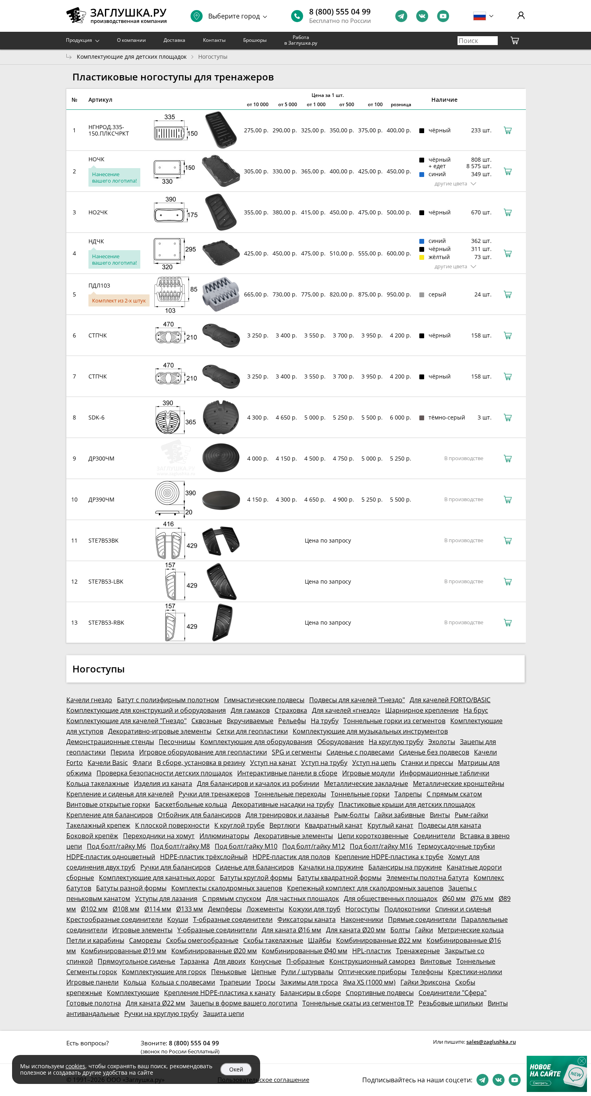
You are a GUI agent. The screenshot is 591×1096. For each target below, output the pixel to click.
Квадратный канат (334, 825)
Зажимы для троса (309, 982)
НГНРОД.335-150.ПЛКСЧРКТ (108, 130)
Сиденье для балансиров (254, 867)
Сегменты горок (91, 971)
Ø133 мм (189, 909)
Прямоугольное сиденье (136, 961)
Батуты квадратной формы (339, 877)
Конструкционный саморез (372, 961)
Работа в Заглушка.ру (300, 40)
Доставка (174, 40)
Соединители (434, 835)
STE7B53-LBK (105, 581)
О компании (131, 40)
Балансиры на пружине (405, 867)
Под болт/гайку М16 (381, 846)
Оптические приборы (372, 971)
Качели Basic (108, 762)
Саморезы (145, 940)
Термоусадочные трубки (456, 846)
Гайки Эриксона (425, 982)
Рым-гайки (471, 814)
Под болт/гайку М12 (313, 846)
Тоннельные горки (360, 794)
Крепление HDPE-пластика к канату (219, 992)
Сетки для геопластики (252, 731)
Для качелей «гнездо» (346, 710)
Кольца (134, 982)
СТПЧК (97, 335)
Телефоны (427, 971)
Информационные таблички (444, 773)
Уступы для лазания (166, 898)
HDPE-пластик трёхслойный (204, 856)
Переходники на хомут (159, 835)
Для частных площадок (302, 898)
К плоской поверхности (172, 825)
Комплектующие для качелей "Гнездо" (126, 720)
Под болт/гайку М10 (246, 846)
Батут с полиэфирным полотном (168, 699)
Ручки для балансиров (175, 867)
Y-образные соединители (217, 929)
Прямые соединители (422, 919)
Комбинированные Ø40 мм (304, 950)
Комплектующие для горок (164, 971)
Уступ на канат (273, 762)
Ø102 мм (94, 909)
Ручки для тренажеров (214, 794)
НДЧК (96, 241)
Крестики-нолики (475, 971)
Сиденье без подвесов (434, 752)
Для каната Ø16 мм (291, 929)
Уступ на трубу (324, 762)
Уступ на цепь (374, 762)
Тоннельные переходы (290, 794)
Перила (122, 752)
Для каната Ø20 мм (356, 929)
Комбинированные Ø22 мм (379, 940)
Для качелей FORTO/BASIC (450, 699)
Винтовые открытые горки (108, 804)
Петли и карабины (95, 940)
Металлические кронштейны (458, 783)
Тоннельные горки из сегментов (394, 720)
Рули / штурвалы (307, 971)
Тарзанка (194, 961)
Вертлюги (284, 825)
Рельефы (292, 720)
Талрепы (408, 794)
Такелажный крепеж (98, 825)
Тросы (265, 982)
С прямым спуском (231, 898)
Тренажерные (418, 950)
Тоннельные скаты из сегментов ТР (358, 1003)
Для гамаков (250, 710)
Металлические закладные (366, 783)
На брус (476, 710)
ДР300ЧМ (101, 458)
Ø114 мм (157, 909)
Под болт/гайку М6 (116, 846)
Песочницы (177, 741)
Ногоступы (362, 909)
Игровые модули (368, 773)
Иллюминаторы (224, 835)
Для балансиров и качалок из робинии (258, 783)
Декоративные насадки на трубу (283, 804)
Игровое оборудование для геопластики (203, 752)
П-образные (305, 961)
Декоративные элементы (293, 835)
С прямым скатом (454, 794)
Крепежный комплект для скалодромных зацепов (365, 888)
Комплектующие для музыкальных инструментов (370, 731)
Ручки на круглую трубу (161, 1013)
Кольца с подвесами (183, 982)
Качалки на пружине (331, 867)
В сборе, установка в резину (201, 762)
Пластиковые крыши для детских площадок (407, 804)
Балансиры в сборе (310, 992)
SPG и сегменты (297, 752)
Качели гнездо (89, 699)
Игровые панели (92, 982)
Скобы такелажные (273, 940)
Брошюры (255, 40)
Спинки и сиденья (463, 909)
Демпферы (225, 909)
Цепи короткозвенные (373, 835)
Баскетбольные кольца (191, 804)
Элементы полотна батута (427, 877)
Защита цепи (223, 1013)
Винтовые (435, 961)
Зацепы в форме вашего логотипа (244, 1003)
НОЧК (96, 159)
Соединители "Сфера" (452, 992)
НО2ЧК (98, 212)
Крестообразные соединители (114, 919)
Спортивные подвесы (380, 992)
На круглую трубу (396, 741)
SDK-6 (96, 417)
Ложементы (265, 909)
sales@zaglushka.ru (491, 1041)
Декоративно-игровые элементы (159, 731)
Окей (236, 1069)
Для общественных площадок (390, 898)
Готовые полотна (93, 1003)
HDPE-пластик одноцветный (110, 856)
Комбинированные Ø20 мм (214, 950)
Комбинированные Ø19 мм (123, 950)
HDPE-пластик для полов (291, 856)
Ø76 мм (482, 898)
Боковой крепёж (92, 835)
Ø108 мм (126, 909)
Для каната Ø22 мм (155, 1003)
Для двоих (230, 961)
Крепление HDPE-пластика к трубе (389, 856)
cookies (75, 1066)
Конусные (265, 961)
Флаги (142, 762)
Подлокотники (407, 909)
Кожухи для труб (315, 909)
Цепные (263, 971)
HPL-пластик (371, 950)
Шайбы (319, 940)
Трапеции (235, 982)
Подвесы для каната (449, 825)
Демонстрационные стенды (110, 741)
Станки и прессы (427, 762)
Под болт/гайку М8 (180, 846)
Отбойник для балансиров (199, 814)
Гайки (424, 929)
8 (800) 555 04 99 (340, 11)
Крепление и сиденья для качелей (120, 794)
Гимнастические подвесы (264, 699)
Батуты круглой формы (256, 877)
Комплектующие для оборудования (256, 741)
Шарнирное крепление (422, 710)
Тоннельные (475, 961)
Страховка (291, 710)
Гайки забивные (399, 814)
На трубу (325, 720)
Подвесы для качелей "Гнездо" (357, 699)
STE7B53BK (103, 540)
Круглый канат (390, 825)
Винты (440, 814)
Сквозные (206, 720)
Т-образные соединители (233, 919)
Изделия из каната (163, 783)
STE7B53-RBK (106, 622)
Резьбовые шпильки (451, 1003)
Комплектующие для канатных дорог (157, 877)
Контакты (214, 40)
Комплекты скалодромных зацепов (226, 888)
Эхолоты (441, 741)
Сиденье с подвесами (360, 752)
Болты (400, 929)
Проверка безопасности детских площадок (164, 773)
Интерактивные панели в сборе (287, 773)
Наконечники (362, 919)
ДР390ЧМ (101, 499)
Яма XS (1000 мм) (369, 982)
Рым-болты (351, 814)
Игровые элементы (142, 929)
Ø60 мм (454, 898)
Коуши (177, 919)
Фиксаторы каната (306, 919)
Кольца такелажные (97, 783)
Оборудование (340, 741)
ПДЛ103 (99, 285)
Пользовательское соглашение (263, 1079)
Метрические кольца (471, 929)
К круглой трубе (239, 825)
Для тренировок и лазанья (287, 814)
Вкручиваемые (250, 720)
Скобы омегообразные (202, 940)
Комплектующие (133, 992)
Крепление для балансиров (109, 814)
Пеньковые (228, 971)
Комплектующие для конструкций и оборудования (146, 710)
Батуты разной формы (131, 888)
